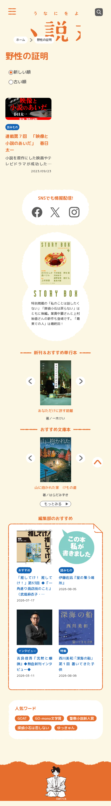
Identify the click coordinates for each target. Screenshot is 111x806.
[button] (30, 381)
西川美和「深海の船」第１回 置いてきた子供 (76, 664)
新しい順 (22, 72)
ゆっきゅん (66, 727)
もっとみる (53, 503)
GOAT (22, 718)
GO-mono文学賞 (48, 718)
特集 (63, 651)
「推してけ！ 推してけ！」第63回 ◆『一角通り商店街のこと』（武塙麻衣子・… (34, 586)
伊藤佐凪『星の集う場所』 (76, 580)
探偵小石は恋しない (33, 727)
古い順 (19, 82)
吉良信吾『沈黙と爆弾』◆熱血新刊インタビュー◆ (34, 664)
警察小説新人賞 (82, 718)
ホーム (20, 40)
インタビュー (27, 651)
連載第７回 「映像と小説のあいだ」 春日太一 (26, 143)
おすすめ (24, 570)
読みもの (12, 127)
